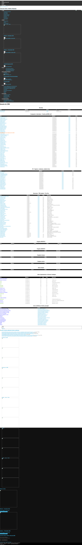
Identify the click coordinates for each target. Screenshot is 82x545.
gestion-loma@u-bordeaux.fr (42, 316)
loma (6, 66)
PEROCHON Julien (3, 223)
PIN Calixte (1, 225)
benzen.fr (5, 543)
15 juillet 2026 (9, 66)
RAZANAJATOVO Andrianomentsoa (5, 226)
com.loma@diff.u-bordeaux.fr (42, 318)
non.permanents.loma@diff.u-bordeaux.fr (44, 310)
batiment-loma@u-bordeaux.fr (42, 315)
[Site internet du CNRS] (76, 10)
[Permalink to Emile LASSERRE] (10, 396)
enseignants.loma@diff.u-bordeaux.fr (43, 312)
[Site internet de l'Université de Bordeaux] (81, 10)
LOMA (6, 79)
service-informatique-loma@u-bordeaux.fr (44, 317)
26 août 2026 (13, 38)
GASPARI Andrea (2, 216)
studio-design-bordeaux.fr (14, 543)
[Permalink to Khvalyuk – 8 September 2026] (10, 347)
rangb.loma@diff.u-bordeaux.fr (42, 324)
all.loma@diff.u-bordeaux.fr (42, 308)
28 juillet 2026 (13, 52)
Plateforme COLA (6, 81)
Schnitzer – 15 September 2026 (9, 49)
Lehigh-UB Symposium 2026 (8, 64)
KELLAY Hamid (2, 111)
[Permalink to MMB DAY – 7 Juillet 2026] (10, 447)
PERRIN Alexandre (3, 224)
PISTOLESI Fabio (2, 110)
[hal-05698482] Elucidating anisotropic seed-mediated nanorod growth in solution (14, 334)
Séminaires (6, 511)
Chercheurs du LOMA (5, 367)
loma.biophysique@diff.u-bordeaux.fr (43, 319)
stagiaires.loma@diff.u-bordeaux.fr (43, 314)
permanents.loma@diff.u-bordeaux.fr (43, 309)
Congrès (3, 427)
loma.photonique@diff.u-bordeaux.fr (43, 320)
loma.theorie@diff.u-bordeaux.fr (42, 321)
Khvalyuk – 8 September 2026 (9, 35)
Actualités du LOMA (5, 337)
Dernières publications (15, 330)
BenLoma (3, 328)
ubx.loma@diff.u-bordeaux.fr (42, 323)
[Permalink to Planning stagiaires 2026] (10, 467)
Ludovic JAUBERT (8, 38)
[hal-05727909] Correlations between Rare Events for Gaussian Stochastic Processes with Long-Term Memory (18, 333)
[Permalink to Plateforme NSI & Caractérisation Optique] (7, 74)
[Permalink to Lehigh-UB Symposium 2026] (12, 62)
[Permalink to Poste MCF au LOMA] (10, 416)
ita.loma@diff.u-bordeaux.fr (42, 313)
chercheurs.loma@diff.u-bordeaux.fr (43, 311)
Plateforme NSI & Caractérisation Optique (11, 76)
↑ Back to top (2, 544)
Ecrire (47, 110)
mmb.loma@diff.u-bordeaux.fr (42, 322)
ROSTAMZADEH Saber (3, 228)
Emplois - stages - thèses (6, 397)
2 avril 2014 (9, 79)
